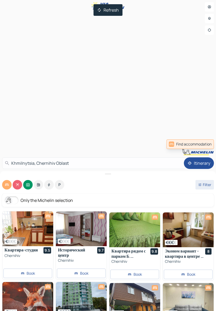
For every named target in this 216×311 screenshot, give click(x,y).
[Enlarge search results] (108, 174)
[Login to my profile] (209, 7)
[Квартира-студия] (27, 228)
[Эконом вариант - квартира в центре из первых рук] (188, 229)
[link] (190, 144)
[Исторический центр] (81, 228)
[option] (7, 184)
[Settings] (209, 18)
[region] (27, 228)
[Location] (209, 30)
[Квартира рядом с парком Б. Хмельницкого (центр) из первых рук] (134, 229)
